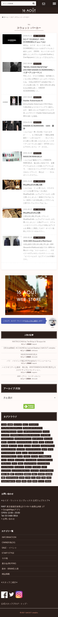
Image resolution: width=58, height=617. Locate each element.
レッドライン (6, 470)
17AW (28, 477)
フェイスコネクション (45, 460)
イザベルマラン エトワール (32, 431)
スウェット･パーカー (8, 449)
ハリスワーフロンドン (9, 456)
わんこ (25, 424)
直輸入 (34, 474)
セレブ (44, 449)
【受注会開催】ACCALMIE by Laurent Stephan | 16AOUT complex (29, 348)
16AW (22, 477)
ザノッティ (12, 446)
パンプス (11, 460)
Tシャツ (41, 481)
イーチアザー (45, 435)
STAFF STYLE (8, 553)
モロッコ (28, 467)
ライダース (36, 467)
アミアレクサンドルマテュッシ (12, 428)
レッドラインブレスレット (20, 470)
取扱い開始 (5, 474)
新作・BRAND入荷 (10, 568)
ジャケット (35, 446)
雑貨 (3, 477)
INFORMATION (9, 537)
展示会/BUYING (9, 563)
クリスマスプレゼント (24, 442)
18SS (38, 477)
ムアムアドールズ (30, 463)
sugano (34, 372)
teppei (34, 344)
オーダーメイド (38, 439)
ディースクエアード (8, 453)
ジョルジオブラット (47, 446)
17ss (33, 477)
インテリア (5, 435)
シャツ (20, 446)
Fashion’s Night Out (8, 481)
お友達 (10, 424)
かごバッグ (17, 424)
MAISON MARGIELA (29, 354)
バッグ (20, 456)
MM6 (24, 481)
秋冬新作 (41, 474)
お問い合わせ (43, 3)
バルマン (27, 456)
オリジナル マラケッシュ (23, 439)
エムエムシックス (7, 439)
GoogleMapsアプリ (11, 509)
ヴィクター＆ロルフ (46, 470)
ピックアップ (20, 460)
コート (41, 442)
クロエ (35, 442)
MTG (29, 481)
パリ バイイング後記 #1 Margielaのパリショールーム (29, 361)
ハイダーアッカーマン (36, 453)
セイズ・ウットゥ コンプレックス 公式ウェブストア (25, 500)
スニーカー (20, 449)
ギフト (4, 442)
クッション (11, 442)
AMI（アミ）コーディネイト (29, 376)
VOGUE (48, 481)
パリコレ (34, 456)
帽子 (12, 474)
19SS (43, 477)
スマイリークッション (33, 449)
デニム (18, 453)
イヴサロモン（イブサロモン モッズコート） (25, 435)
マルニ (20, 463)
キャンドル (48, 439)
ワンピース (34, 470)
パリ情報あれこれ (45, 456)
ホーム (5, 17)
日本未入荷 (19, 474)
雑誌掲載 (49, 474)
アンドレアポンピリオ (9, 431)
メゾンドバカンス (43, 463)
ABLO (49, 477)
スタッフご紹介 (9, 582)
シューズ (27, 446)
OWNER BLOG (8, 542)
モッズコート (19, 467)
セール (50, 449)
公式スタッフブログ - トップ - (14, 603)
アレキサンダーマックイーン (33, 428)
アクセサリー (33, 424)
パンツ (4, 460)
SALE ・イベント (9, 547)
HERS (18, 481)
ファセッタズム (31, 460)
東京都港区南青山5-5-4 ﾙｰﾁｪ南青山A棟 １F (26, 506)
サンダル (4, 446)
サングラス (49, 442)
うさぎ (4, 424)
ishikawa (34, 350)
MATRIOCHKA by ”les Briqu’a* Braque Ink (29, 341)
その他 (5, 558)
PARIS (35, 481)
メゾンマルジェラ (7, 467)
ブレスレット (6, 463)
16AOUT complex (12, 477)
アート (20, 431)
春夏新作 (27, 474)
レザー (44, 467)
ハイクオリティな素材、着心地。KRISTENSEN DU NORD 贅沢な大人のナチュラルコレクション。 (29, 368)
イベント (46, 431)
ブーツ (14, 463)
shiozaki (34, 357)
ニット (25, 453)
